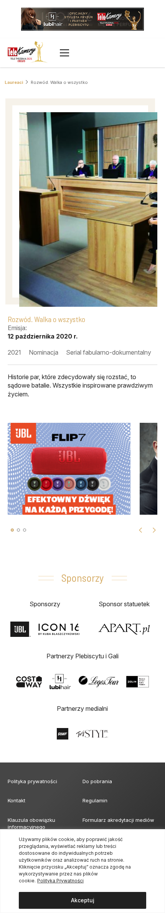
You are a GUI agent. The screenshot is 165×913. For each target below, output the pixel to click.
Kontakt (16, 800)
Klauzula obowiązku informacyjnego (31, 823)
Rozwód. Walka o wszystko (59, 82)
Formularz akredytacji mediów (118, 820)
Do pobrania (97, 781)
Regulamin (94, 800)
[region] (82, 871)
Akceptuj (82, 900)
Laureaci (14, 82)
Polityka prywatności (32, 781)
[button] (12, 530)
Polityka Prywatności (60, 881)
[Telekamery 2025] (28, 52)
